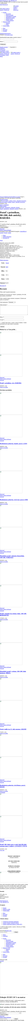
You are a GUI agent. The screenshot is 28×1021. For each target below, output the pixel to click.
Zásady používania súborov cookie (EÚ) (12, 924)
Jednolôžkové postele (11, 16)
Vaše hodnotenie (4, 302)
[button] (4, 387)
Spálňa (5, 196)
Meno (2, 317)
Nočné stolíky (6, 910)
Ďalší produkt (3, 206)
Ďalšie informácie (7, 236)
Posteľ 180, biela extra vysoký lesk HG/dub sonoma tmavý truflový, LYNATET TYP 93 (13, 845)
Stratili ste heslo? (4, 47)
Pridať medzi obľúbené (5, 230)
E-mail (2, 319)
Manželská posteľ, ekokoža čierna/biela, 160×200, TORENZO (12, 556)
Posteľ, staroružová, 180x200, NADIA (9, 208)
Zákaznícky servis (14, 871)
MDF (7, 267)
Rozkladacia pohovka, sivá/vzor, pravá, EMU (14, 499)
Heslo (2, 41)
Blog (4, 913)
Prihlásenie (3, 44)
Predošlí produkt (4, 199)
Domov (2, 196)
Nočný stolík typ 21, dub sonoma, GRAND (13, 729)
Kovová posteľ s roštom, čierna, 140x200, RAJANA (12, 202)
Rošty (7, 24)
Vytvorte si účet (9, 35)
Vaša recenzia (3, 304)
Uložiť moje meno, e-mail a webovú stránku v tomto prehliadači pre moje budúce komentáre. (13, 323)
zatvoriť (2, 961)
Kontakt (5, 915)
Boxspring (8, 13)
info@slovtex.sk (4, 0)
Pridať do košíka (4, 227)
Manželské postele (10, 17)
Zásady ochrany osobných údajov (11, 923)
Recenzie (5, 914)
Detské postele (9, 19)
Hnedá (7, 263)
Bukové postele (9, 15)
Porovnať (2, 228)
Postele (8, 196)
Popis (4, 235)
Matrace (8, 23)
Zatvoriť (2, 380)
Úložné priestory (10, 20)
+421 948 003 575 (12, 0)
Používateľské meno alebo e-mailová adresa (11, 37)
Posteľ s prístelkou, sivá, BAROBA (10, 383)
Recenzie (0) (6, 238)
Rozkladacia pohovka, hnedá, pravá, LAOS (13, 443)
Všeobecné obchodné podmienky (11, 921)
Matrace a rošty (6, 909)
